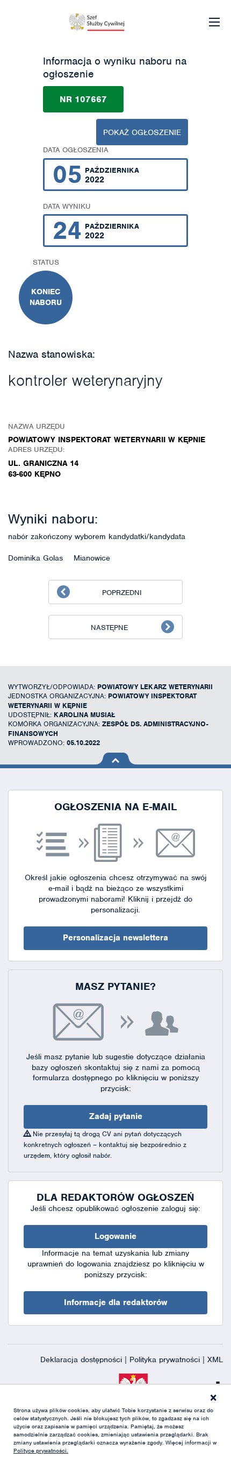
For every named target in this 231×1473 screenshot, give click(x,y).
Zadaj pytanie (115, 1116)
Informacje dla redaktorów (115, 1302)
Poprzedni (122, 592)
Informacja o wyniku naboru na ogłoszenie (114, 67)
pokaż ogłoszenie (142, 132)
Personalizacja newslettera (115, 937)
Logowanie (115, 1236)
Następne (109, 627)
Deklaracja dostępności (82, 1359)
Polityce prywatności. (40, 1450)
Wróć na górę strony (116, 758)
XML (215, 1359)
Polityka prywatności (166, 1359)
